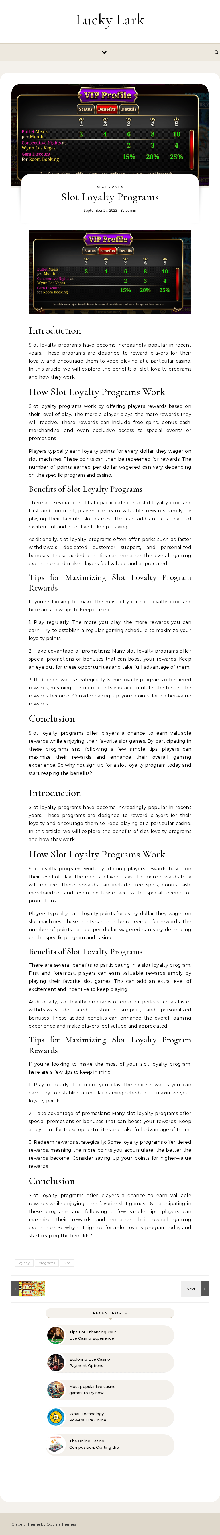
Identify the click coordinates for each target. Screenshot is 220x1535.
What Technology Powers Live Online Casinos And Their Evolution (87, 1417)
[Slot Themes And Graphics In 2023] (196, 1288)
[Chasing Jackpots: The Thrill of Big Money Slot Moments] (24, 1288)
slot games (110, 187)
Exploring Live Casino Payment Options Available (89, 1362)
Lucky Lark (110, 19)
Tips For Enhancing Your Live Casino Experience (92, 1335)
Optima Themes (61, 1524)
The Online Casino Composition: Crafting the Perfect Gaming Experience (94, 1444)
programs (47, 1263)
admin (130, 210)
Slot (67, 1263)
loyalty (24, 1263)
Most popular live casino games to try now (92, 1389)
